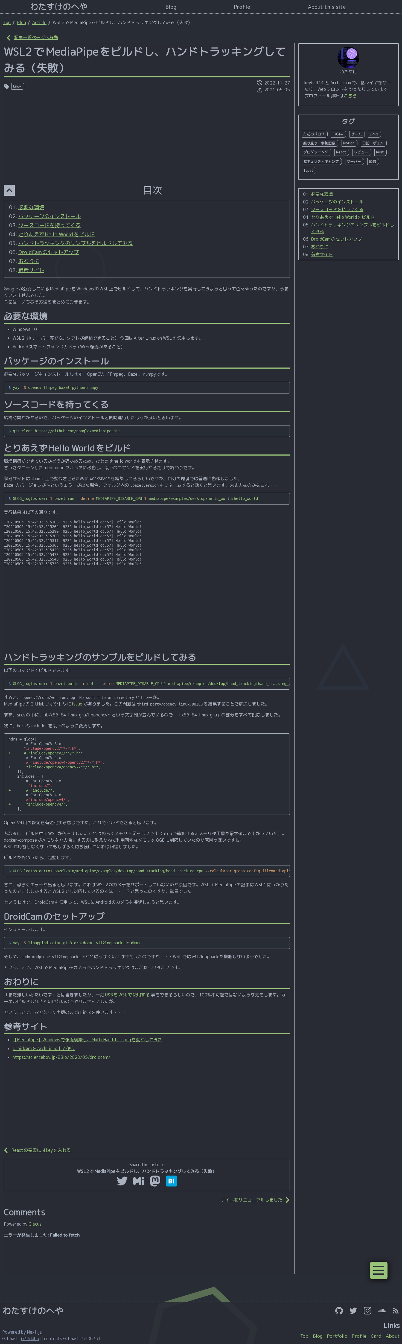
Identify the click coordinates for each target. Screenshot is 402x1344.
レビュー (361, 152)
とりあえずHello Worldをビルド (56, 234)
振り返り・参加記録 (319, 143)
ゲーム (356, 134)
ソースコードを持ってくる (49, 225)
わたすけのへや (59, 6)
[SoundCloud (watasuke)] (382, 1310)
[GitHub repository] (339, 1310)
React (341, 152)
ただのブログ (314, 134)
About (393, 1336)
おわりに (28, 261)
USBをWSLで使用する (127, 995)
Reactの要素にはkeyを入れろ (41, 1150)
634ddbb (30, 1339)
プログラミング (315, 152)
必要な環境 (31, 207)
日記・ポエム (373, 143)
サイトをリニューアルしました (251, 1200)
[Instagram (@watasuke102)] (367, 1310)
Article (39, 22)
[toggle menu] (379, 1270)
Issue (77, 704)
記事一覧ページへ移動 (36, 37)
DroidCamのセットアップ (48, 252)
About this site (327, 6)
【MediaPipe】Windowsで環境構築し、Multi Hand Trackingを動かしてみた (87, 1040)
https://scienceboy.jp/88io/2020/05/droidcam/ (61, 1057)
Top (7, 22)
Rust (380, 152)
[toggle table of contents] (9, 190)
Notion (348, 143)
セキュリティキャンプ (321, 161)
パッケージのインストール (49, 216)
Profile (242, 6)
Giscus (35, 1224)
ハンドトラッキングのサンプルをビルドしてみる (75, 243)
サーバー (354, 161)
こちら (350, 96)
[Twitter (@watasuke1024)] (353, 1310)
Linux (17, 86)
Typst (308, 170)
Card (376, 1336)
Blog (170, 6)
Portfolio (337, 1336)
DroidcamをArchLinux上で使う (44, 1048)
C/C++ (338, 134)
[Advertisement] (147, 135)
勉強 (372, 161)
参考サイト (31, 270)
